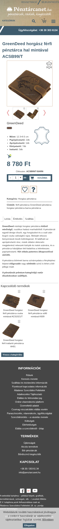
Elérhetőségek (29, 424)
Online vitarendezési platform (29, 402)
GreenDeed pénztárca (40, 205)
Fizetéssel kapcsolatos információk (29, 386)
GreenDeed (15, 123)
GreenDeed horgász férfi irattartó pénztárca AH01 (13, 343)
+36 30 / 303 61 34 (29, 468)
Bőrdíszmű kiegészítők (29, 454)
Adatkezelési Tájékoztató (29, 394)
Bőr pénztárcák (29, 450)
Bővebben (48, 519)
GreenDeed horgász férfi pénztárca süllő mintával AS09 (38, 313)
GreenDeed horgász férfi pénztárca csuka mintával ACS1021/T (13, 313)
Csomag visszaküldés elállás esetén (29, 409)
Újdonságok (29, 443)
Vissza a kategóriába (12, 355)
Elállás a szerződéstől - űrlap (29, 428)
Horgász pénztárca (27, 199)
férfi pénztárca (22, 205)
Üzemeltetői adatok (29, 405)
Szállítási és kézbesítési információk (29, 382)
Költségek (29, 421)
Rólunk (29, 375)
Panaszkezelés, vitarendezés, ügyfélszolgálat (29, 413)
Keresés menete (29, 379)
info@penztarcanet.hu (29, 472)
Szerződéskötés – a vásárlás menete (29, 417)
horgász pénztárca (16, 208)
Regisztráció (29, 2)
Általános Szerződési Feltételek (29, 390)
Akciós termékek (29, 446)
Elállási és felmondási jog (29, 398)
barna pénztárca (33, 208)
